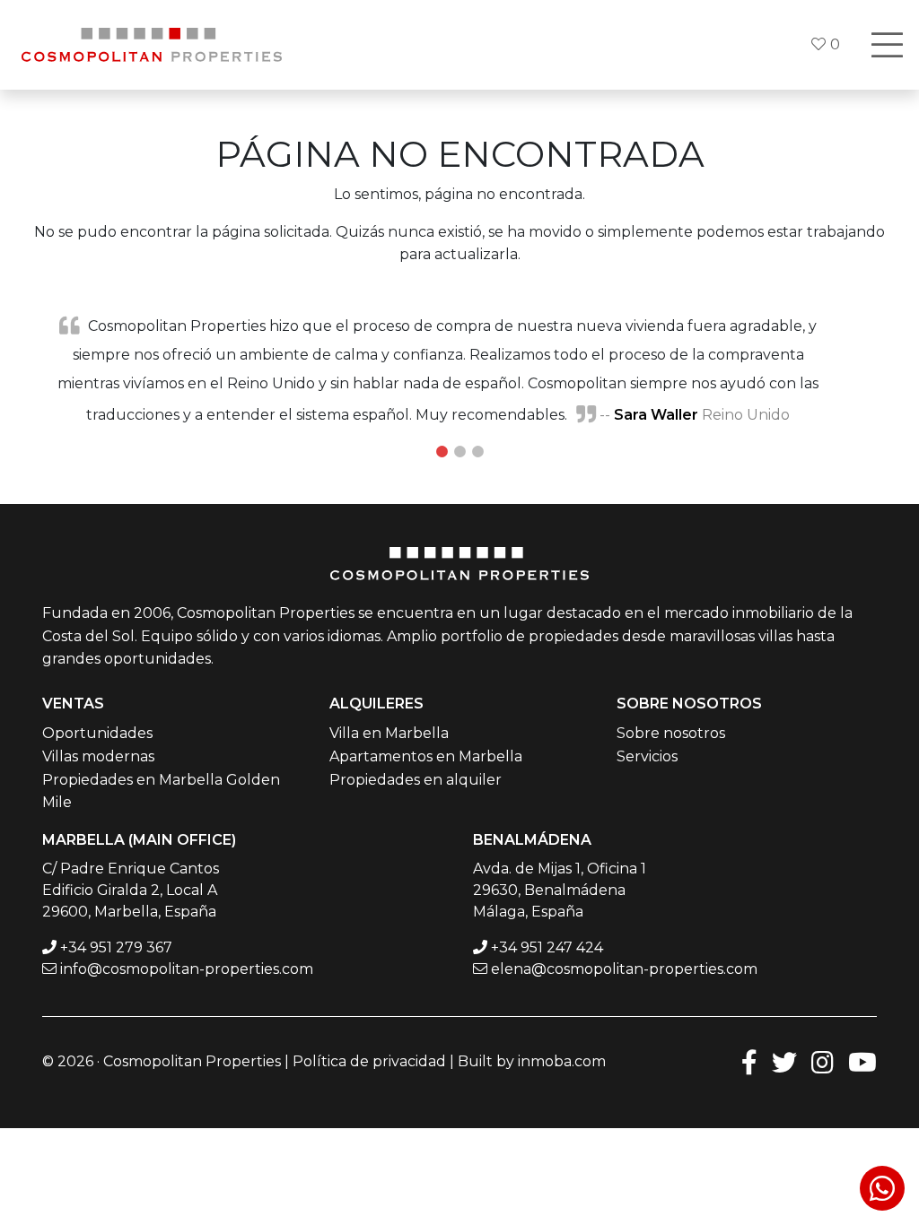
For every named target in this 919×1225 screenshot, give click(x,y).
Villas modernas (98, 756)
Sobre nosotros (671, 733)
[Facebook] (749, 1061)
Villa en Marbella (389, 733)
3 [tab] (477, 452)
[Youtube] (862, 1061)
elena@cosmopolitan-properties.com (624, 968)
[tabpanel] (459, 369)
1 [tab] (442, 452)
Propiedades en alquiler (415, 779)
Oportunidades (97, 733)
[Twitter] (784, 1061)
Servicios (647, 756)
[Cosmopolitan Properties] (152, 45)
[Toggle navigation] (887, 45)
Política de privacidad (369, 1061)
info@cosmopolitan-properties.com (186, 968)
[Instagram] (822, 1061)
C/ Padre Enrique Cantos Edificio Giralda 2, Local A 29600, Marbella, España (130, 890)
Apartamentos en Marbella (425, 756)
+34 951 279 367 (116, 947)
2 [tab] (459, 452)
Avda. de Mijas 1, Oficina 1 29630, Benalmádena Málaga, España (559, 890)
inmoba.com (562, 1061)
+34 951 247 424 (547, 947)
